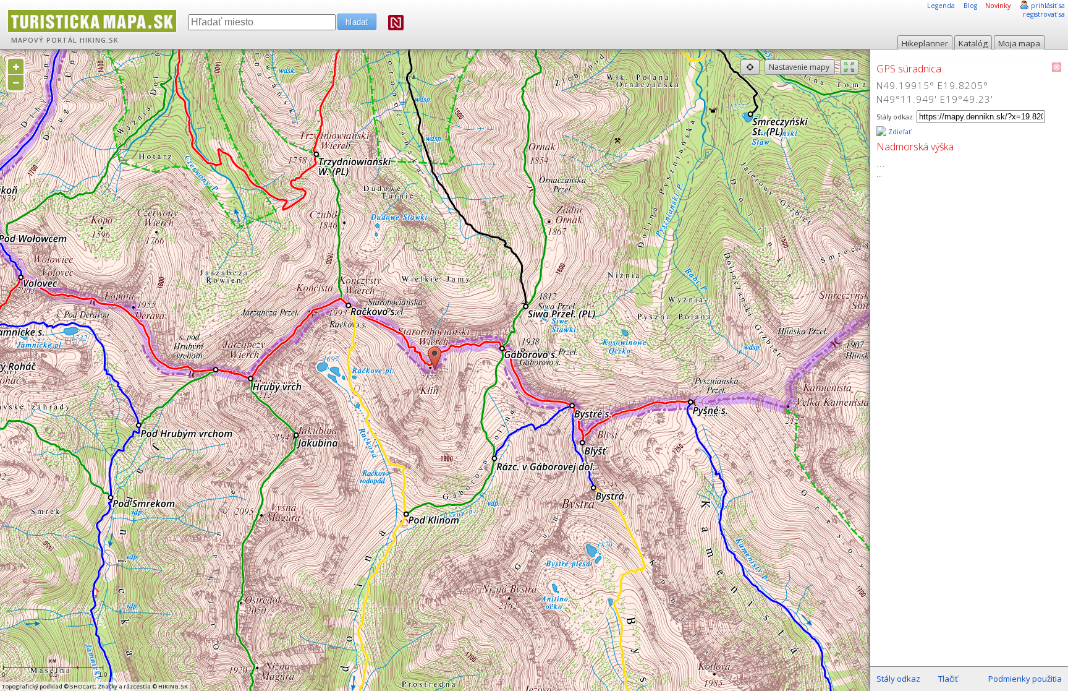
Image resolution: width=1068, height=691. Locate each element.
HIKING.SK (99, 40)
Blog (970, 5)
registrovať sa (1044, 14)
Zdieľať (898, 131)
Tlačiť (948, 678)
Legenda (941, 5)
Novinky (998, 5)
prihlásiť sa (1048, 5)
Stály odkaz (898, 678)
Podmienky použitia (1025, 678)
